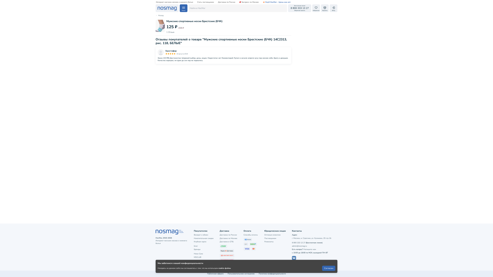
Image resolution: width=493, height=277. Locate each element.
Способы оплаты (251, 235)
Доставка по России (226, 2)
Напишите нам (310, 249)
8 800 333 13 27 (298, 242)
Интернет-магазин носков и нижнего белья (174, 2)
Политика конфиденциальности (272, 274)
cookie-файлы (225, 268)
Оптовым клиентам (272, 235)
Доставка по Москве (228, 238)
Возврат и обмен (201, 235)
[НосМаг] (167, 8)
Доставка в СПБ (227, 241)
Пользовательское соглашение (241, 274)
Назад (161, 15)
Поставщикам (270, 238)
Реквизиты (268, 241)
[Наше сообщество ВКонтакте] (294, 258)
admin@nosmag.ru (299, 246)
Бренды (197, 249)
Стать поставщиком (205, 2)
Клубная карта (200, 241)
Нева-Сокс (198, 254)
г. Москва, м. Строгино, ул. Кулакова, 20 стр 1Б (311, 238)
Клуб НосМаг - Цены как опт (278, 2)
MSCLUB (197, 257)
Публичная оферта (215, 274)
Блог (196, 246)
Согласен (328, 268)
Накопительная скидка (204, 238)
